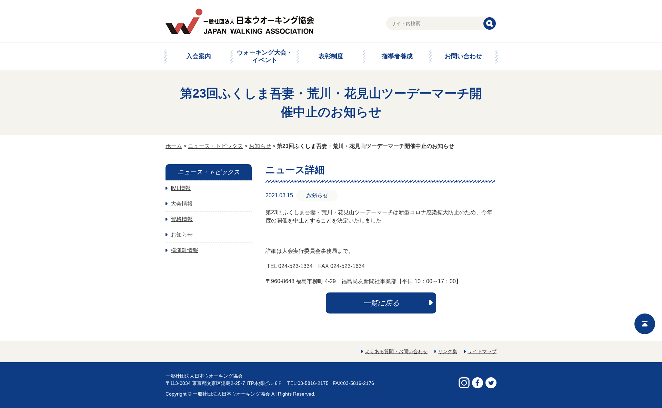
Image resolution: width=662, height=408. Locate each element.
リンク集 (447, 351)
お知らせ (260, 146)
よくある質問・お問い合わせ (396, 351)
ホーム (174, 146)
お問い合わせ (463, 56)
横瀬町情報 (184, 250)
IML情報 (181, 188)
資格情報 (182, 219)
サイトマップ (482, 351)
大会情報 (182, 204)
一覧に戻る (381, 303)
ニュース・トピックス (215, 146)
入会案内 (198, 56)
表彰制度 (331, 56)
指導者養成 (397, 56)
